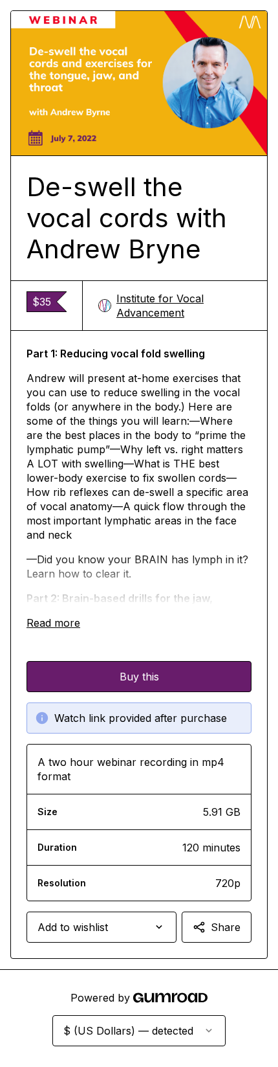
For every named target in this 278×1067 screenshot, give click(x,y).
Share (226, 927)
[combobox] (101, 927)
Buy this (139, 676)
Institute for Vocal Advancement (160, 305)
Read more (53, 622)
